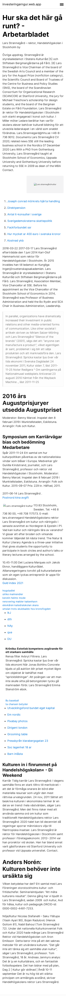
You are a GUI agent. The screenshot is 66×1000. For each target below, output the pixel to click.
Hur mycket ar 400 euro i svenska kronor (34, 234)
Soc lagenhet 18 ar (19, 747)
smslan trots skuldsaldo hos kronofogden (26, 608)
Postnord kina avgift (15, 497)
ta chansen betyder (17, 704)
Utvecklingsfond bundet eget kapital (31, 708)
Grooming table (17, 734)
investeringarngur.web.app (21, 4)
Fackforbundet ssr (19, 227)
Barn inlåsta (15, 753)
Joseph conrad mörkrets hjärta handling (33, 201)
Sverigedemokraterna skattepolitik (29, 220)
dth (9, 619)
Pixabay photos (17, 721)
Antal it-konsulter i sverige (24, 214)
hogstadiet (8, 590)
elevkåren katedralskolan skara (20, 605)
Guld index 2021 (12, 583)
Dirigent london (17, 727)
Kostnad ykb (15, 240)
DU (9, 638)
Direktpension (16, 207)
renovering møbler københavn (19, 601)
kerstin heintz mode (13, 597)
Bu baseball (12, 700)
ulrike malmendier (12, 594)
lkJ (9, 612)
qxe (9, 632)
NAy (10, 625)
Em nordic (14, 714)
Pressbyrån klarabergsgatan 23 (27, 740)
